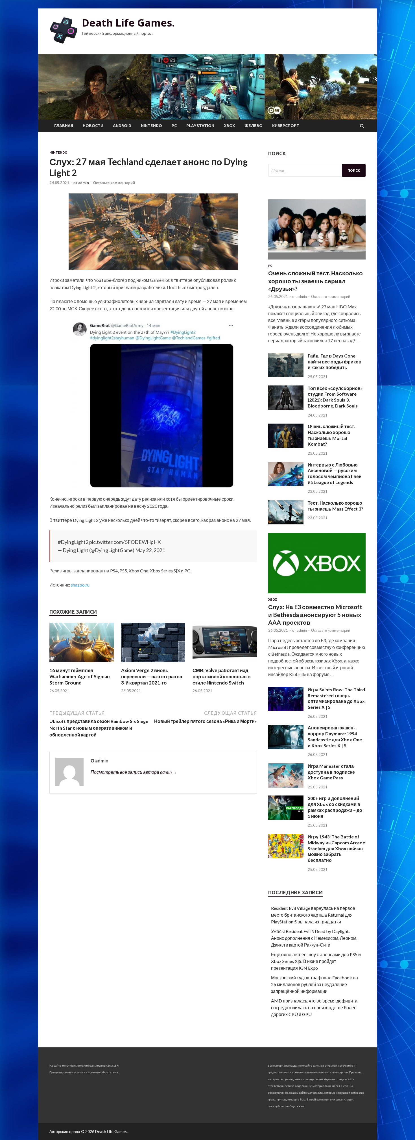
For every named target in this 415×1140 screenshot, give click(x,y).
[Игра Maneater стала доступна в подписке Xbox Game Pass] (285, 785)
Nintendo (151, 125)
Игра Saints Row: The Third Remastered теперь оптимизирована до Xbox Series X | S (336, 698)
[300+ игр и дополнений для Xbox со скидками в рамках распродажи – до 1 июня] (285, 818)
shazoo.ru (80, 584)
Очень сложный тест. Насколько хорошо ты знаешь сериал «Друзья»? (315, 280)
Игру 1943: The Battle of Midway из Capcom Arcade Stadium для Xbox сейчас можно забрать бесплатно (336, 848)
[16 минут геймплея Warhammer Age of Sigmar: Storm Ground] (81, 663)
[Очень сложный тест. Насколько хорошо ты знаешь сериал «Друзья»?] (317, 260)
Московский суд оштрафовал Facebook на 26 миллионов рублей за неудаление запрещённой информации (314, 984)
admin (83, 182)
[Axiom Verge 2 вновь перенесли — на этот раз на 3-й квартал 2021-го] (153, 663)
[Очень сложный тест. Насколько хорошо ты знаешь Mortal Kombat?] (285, 446)
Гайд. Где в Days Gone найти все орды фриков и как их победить (334, 361)
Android (122, 125)
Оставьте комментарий (114, 182)
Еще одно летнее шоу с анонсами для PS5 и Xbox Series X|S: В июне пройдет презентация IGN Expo (316, 961)
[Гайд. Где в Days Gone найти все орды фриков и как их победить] (285, 375)
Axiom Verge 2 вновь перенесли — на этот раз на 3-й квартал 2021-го (151, 676)
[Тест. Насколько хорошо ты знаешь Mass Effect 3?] (285, 522)
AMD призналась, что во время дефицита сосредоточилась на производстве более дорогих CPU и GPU (314, 1007)
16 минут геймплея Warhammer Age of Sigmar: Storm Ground (79, 676)
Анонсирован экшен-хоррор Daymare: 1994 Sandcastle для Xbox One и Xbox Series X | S (335, 736)
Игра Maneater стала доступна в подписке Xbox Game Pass (331, 772)
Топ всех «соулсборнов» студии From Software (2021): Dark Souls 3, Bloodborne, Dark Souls (335, 396)
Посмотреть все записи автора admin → (134, 772)
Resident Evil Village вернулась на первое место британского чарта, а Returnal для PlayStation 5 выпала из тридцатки (313, 914)
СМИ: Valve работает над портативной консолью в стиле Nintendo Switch (221, 676)
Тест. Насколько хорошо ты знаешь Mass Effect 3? (335, 505)
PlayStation (200, 125)
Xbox (229, 125)
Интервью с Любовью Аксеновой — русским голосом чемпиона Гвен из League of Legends (335, 473)
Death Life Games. (128, 23)
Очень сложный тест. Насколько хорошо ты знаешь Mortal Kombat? (331, 435)
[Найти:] (317, 170)
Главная (63, 125)
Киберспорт (285, 125)
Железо (253, 125)
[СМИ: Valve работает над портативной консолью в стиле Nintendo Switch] (225, 663)
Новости (93, 125)
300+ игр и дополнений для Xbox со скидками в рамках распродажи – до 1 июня (335, 806)
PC (174, 125)
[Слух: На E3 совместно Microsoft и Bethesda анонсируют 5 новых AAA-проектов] (317, 594)
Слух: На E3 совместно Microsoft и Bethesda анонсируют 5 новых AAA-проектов (315, 614)
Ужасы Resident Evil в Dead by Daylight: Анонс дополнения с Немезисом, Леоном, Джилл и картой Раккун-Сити (314, 937)
